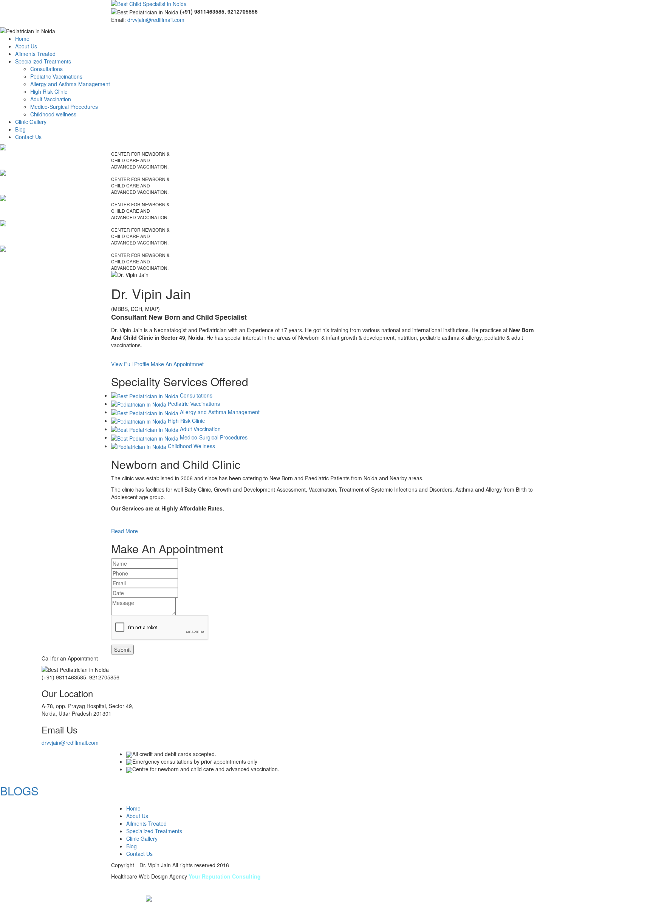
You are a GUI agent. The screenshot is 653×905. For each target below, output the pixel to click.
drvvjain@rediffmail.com (155, 19)
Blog (20, 129)
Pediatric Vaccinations (56, 76)
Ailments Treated (35, 53)
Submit (122, 649)
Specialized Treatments (43, 61)
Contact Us (28, 137)
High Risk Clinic (48, 91)
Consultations (46, 69)
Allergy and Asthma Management (70, 84)
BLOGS (19, 791)
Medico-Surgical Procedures (64, 106)
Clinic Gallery (30, 121)
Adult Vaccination (50, 99)
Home (22, 38)
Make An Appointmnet (177, 364)
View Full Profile (130, 364)
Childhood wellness (53, 114)
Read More (124, 531)
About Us (26, 46)
